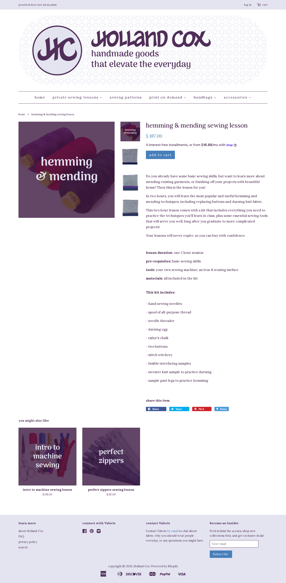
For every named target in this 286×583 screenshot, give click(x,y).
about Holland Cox (30, 531)
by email (172, 531)
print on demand (166, 97)
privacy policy (27, 542)
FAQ (21, 536)
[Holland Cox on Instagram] (99, 532)
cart (265, 4)
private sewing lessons (76, 97)
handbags (204, 97)
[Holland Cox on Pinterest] (91, 532)
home (40, 97)
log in (247, 4)
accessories (236, 97)
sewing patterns (126, 97)
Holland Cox (141, 566)
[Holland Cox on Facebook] (84, 532)
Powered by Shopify (164, 566)
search (22, 547)
